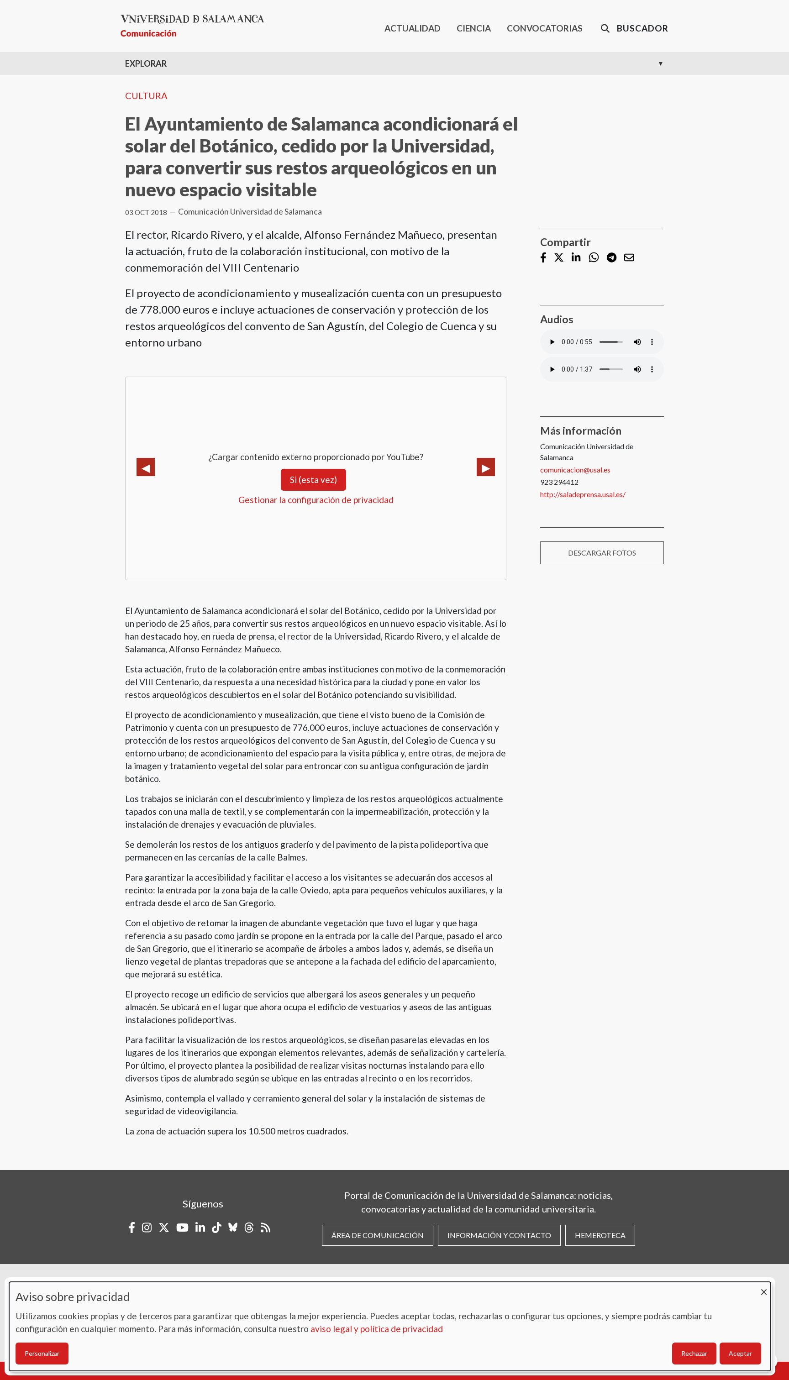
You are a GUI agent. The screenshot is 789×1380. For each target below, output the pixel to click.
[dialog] (390, 1326)
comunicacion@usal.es (575, 469)
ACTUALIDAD (412, 28)
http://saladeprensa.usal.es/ (583, 494)
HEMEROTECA (600, 1235)
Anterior (146, 467)
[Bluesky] (232, 1227)
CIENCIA (474, 28)
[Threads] (249, 1227)
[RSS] (265, 1227)
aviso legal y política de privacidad (376, 1328)
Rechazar (694, 1353)
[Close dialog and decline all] (764, 1287)
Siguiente (486, 467)
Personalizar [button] (42, 1353)
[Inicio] (196, 26)
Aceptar (740, 1353)
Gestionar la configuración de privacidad (316, 499)
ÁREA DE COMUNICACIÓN (377, 1235)
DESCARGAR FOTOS (602, 552)
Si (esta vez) (313, 479)
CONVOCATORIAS (545, 28)
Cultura (146, 95)
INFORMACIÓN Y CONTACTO (499, 1235)
